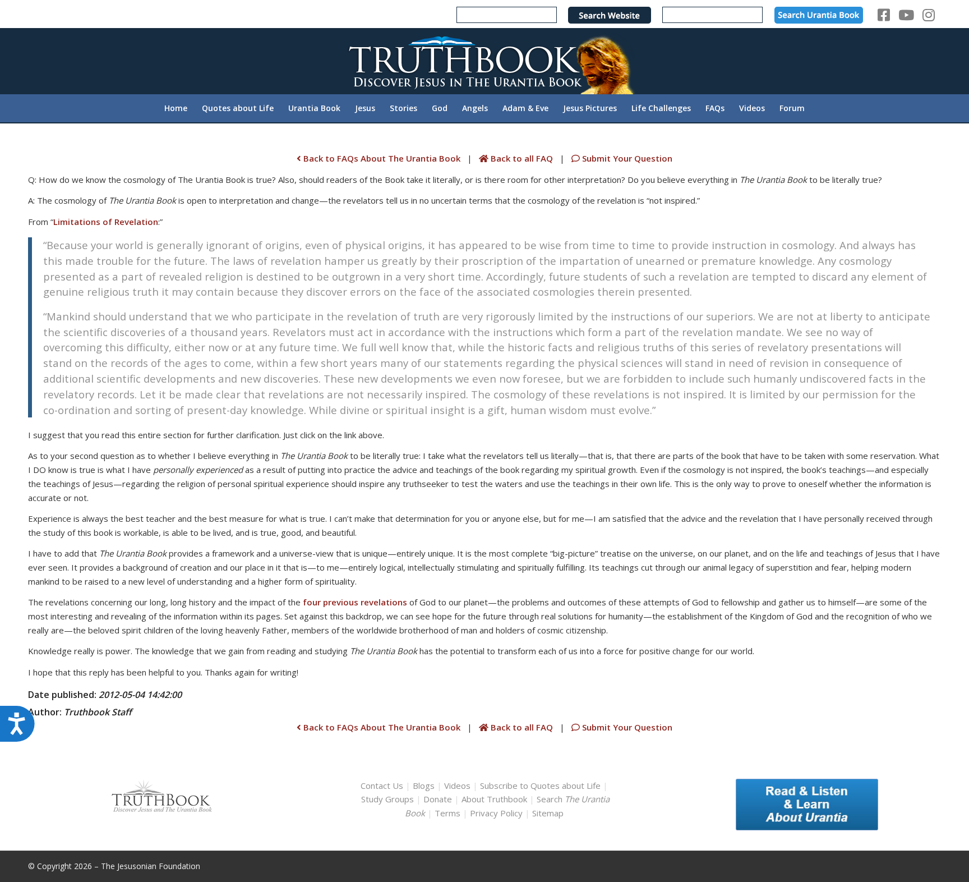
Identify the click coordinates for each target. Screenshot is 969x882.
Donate (437, 799)
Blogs (424, 785)
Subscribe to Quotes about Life (540, 785)
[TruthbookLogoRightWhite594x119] (484, 60)
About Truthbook (494, 799)
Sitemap (548, 813)
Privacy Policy (496, 813)
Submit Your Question (626, 158)
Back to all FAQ (521, 158)
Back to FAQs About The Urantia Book (380, 158)
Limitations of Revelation (105, 221)
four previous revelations (355, 602)
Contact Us (382, 785)
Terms (447, 813)
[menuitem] (176, 108)
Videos (457, 785)
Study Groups (388, 799)
